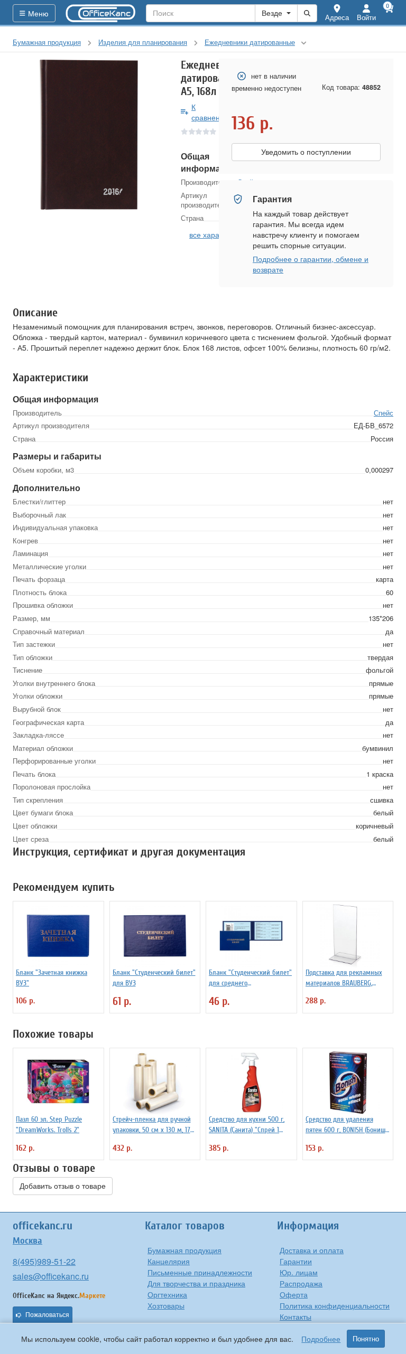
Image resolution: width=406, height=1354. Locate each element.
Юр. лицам (299, 1272)
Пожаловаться (47, 1315)
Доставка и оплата (312, 1250)
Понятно (366, 1338)
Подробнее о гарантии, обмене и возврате (310, 264)
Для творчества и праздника (196, 1283)
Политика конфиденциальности (335, 1305)
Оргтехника (167, 1294)
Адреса (337, 17)
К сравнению (210, 112)
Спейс (383, 413)
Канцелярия (168, 1261)
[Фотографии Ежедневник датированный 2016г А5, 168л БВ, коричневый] (89, 135)
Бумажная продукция (184, 1250)
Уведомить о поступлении (306, 152)
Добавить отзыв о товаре (63, 1186)
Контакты (295, 1316)
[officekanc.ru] (101, 13)
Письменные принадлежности (199, 1272)
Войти (366, 17)
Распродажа (301, 1283)
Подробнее (320, 1338)
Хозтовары (165, 1305)
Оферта (294, 1294)
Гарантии (296, 1261)
